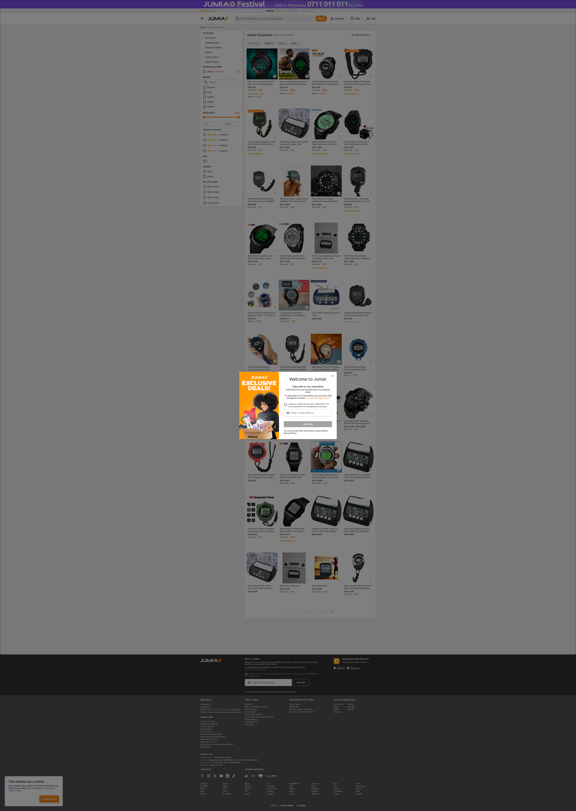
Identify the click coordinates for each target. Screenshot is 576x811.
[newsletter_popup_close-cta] (333, 376)
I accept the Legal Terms (318, 398)
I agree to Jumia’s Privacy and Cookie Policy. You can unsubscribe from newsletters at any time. (308, 405)
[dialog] (288, 405)
